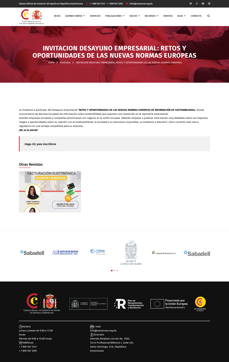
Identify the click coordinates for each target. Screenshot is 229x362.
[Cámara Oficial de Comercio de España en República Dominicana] (31, 16)
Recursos (150, 16)
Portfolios (65, 62)
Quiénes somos (73, 16)
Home (51, 62)
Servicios (95, 16)
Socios (133, 16)
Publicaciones (113, 16)
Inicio (57, 16)
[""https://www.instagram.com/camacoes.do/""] (197, 3)
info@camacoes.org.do (103, 330)
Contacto (196, 16)
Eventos (168, 16)
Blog (180, 16)
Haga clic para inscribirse (40, 144)
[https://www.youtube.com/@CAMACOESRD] (203, 3)
